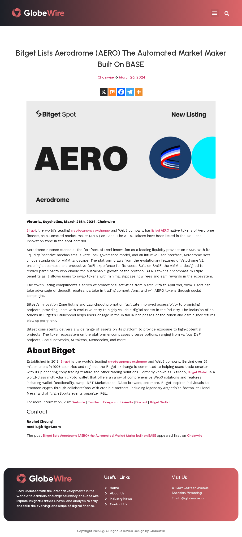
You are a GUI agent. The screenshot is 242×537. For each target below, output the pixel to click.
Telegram (110, 402)
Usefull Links (117, 477)
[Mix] (112, 92)
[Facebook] (121, 92)
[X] (104, 92)
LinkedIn (127, 402)
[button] (215, 13)
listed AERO (160, 231)
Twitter (93, 402)
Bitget (31, 231)
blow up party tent (41, 321)
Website (78, 402)
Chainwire (106, 77)
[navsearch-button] (224, 13)
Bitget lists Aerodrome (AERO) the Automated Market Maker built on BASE (99, 436)
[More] (139, 92)
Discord (141, 402)
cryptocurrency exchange (90, 231)
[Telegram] (130, 92)
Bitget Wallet (198, 372)
